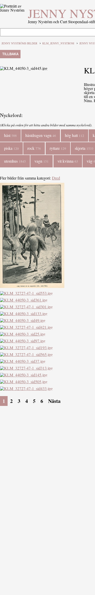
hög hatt (74, 135)
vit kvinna (68, 161)
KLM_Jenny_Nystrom (58, 43)
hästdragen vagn (40, 135)
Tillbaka (10, 54)
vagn (41, 161)
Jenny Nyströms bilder (19, 43)
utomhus (15, 161)
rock (34, 148)
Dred (56, 178)
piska (11, 148)
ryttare (58, 148)
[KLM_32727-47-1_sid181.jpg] (32, 286)
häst (10, 135)
